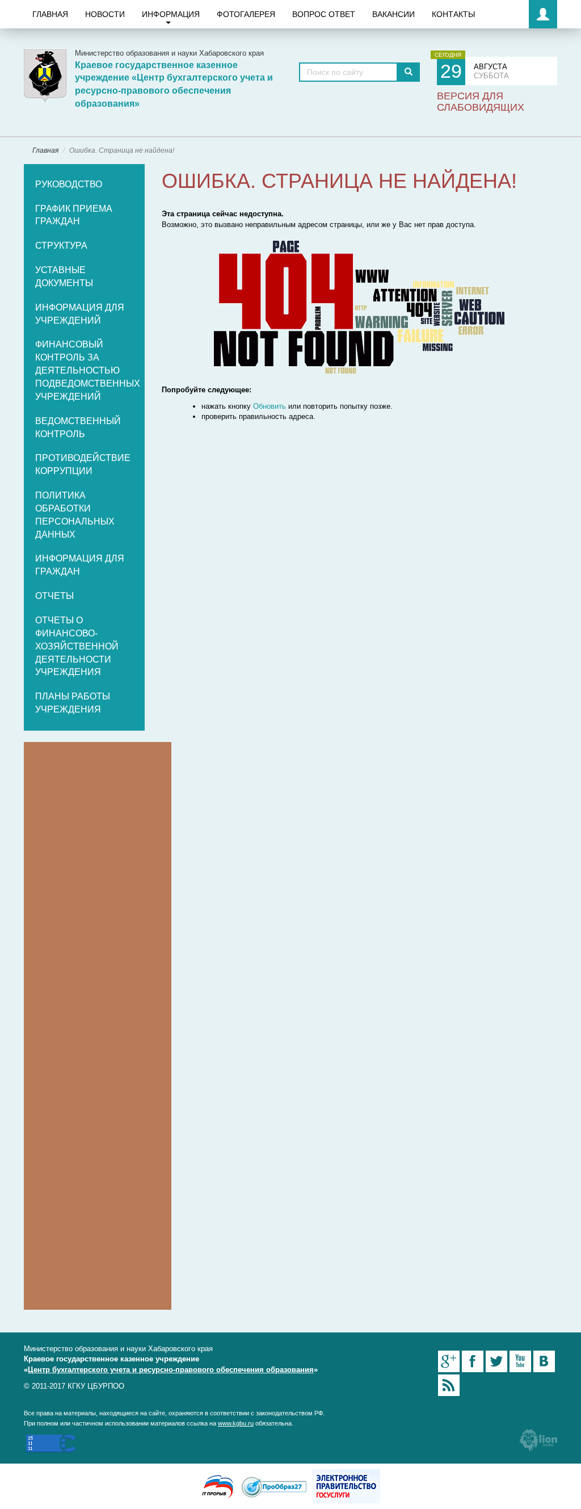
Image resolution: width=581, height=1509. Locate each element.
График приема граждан (73, 215)
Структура (61, 245)
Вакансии (393, 14)
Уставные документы (64, 276)
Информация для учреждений (79, 314)
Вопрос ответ (323, 14)
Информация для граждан (79, 565)
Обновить (269, 406)
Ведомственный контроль (78, 427)
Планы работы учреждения (72, 702)
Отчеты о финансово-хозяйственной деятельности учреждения (77, 646)
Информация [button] (171, 14)
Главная (50, 14)
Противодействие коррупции (82, 464)
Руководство (68, 184)
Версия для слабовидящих (480, 101)
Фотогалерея (246, 14)
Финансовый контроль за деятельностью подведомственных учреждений (87, 370)
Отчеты (54, 596)
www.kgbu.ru (236, 1423)
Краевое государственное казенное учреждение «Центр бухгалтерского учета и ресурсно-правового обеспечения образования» (174, 84)
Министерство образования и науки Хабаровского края (169, 53)
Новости (105, 14)
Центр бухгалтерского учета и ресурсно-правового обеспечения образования (171, 1369)
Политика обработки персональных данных (75, 515)
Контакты (453, 14)
